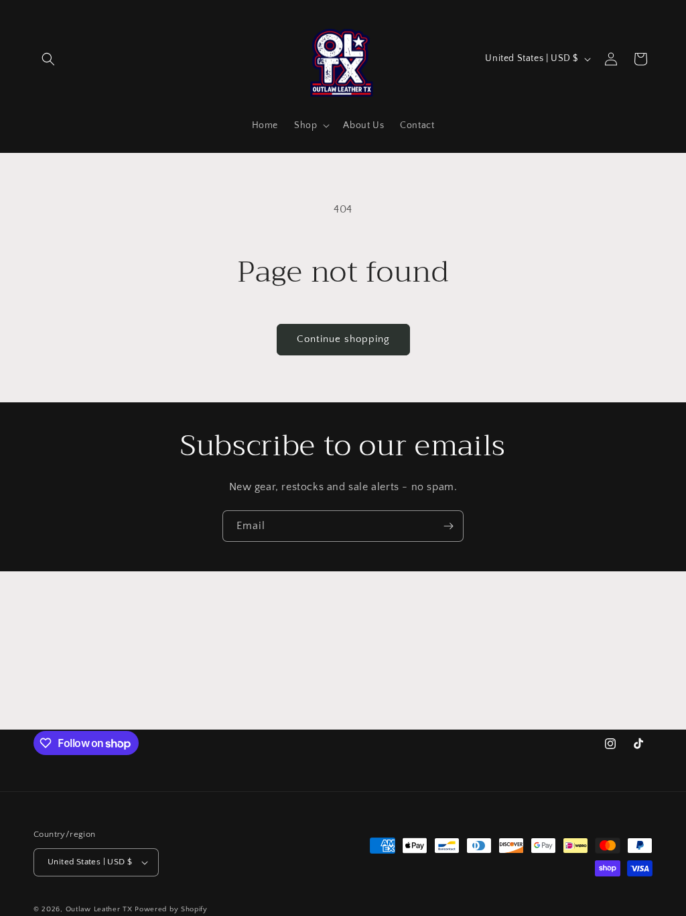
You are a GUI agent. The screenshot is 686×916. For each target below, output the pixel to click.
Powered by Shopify (171, 909)
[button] (48, 59)
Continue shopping (343, 339)
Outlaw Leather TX (99, 909)
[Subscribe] (448, 526)
